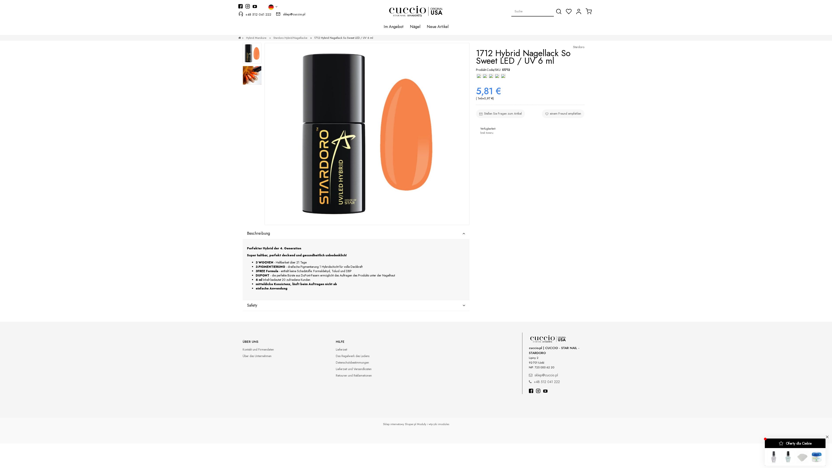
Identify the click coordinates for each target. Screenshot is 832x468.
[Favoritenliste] (569, 11)
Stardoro (578, 47)
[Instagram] (538, 391)
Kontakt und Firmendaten (258, 349)
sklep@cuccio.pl (294, 14)
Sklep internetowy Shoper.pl (399, 424)
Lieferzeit (341, 349)
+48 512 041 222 (258, 14)
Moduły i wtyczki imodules (433, 424)
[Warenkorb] (589, 11)
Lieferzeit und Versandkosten (354, 369)
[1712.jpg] (252, 53)
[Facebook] (531, 391)
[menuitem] (393, 26)
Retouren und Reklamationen (354, 375)
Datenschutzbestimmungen (352, 362)
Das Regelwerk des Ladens (352, 356)
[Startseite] (239, 38)
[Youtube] (545, 391)
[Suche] (559, 11)
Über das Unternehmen (257, 356)
